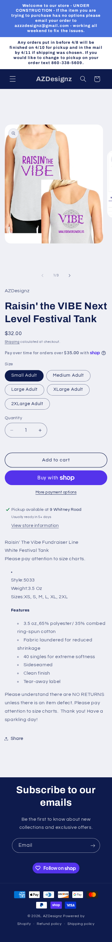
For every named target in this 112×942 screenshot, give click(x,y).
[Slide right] (69, 275)
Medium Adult (68, 375)
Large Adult (24, 389)
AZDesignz (52, 916)
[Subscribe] (93, 845)
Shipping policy (81, 924)
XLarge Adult (68, 389)
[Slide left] (42, 275)
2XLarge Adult (27, 404)
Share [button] (17, 738)
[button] (12, 79)
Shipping (12, 341)
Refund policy (49, 924)
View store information (35, 525)
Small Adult (24, 375)
